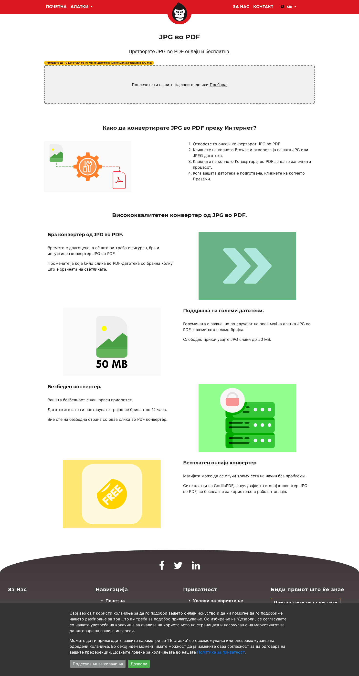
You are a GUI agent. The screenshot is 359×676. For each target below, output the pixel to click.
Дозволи (139, 663)
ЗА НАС (241, 6)
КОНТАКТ (263, 6)
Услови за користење (218, 600)
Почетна (56, 6)
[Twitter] (178, 567)
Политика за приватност (221, 652)
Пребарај (218, 84)
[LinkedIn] (196, 567)
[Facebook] (162, 567)
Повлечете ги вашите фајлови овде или (179, 84)
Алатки (80, 6)
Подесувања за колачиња (98, 663)
